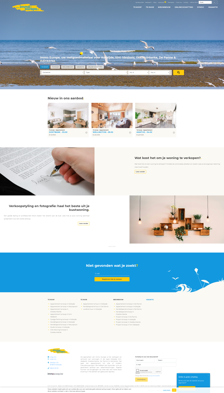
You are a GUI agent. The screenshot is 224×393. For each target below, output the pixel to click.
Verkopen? (148, 2)
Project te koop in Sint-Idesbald (127, 325)
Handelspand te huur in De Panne (95, 306)
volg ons (53, 357)
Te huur (150, 7)
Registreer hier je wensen (112, 279)
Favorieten (171, 2)
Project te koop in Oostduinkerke (128, 322)
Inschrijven (141, 379)
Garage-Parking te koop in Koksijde (63, 319)
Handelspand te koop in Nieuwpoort (63, 324)
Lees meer (112, 246)
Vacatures (162, 2)
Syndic (200, 7)
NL (215, 2)
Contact (186, 2)
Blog (155, 2)
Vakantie (213, 7)
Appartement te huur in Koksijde (95, 304)
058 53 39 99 (194, 2)
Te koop (137, 7)
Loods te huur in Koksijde (92, 309)
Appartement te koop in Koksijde (62, 304)
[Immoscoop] (55, 374)
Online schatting (184, 7)
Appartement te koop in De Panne (129, 304)
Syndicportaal (140, 2)
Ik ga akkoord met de (148, 375)
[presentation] (86, 115)
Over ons (179, 2)
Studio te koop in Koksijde (60, 327)
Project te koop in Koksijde (126, 319)
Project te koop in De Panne (126, 317)
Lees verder (140, 172)
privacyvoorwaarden (154, 375)
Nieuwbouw (164, 7)
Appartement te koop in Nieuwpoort (63, 306)
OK (174, 390)
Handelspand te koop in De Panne (128, 309)
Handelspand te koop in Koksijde (62, 322)
